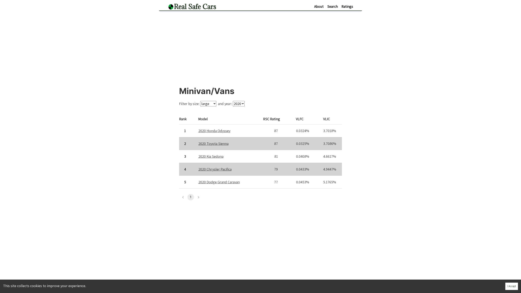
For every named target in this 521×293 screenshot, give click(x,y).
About (319, 6)
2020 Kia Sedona (210, 156)
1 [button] (191, 197)
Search (332, 6)
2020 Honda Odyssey (214, 130)
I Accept (511, 286)
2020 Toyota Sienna (213, 143)
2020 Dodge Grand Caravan (219, 182)
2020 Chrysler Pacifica (215, 169)
